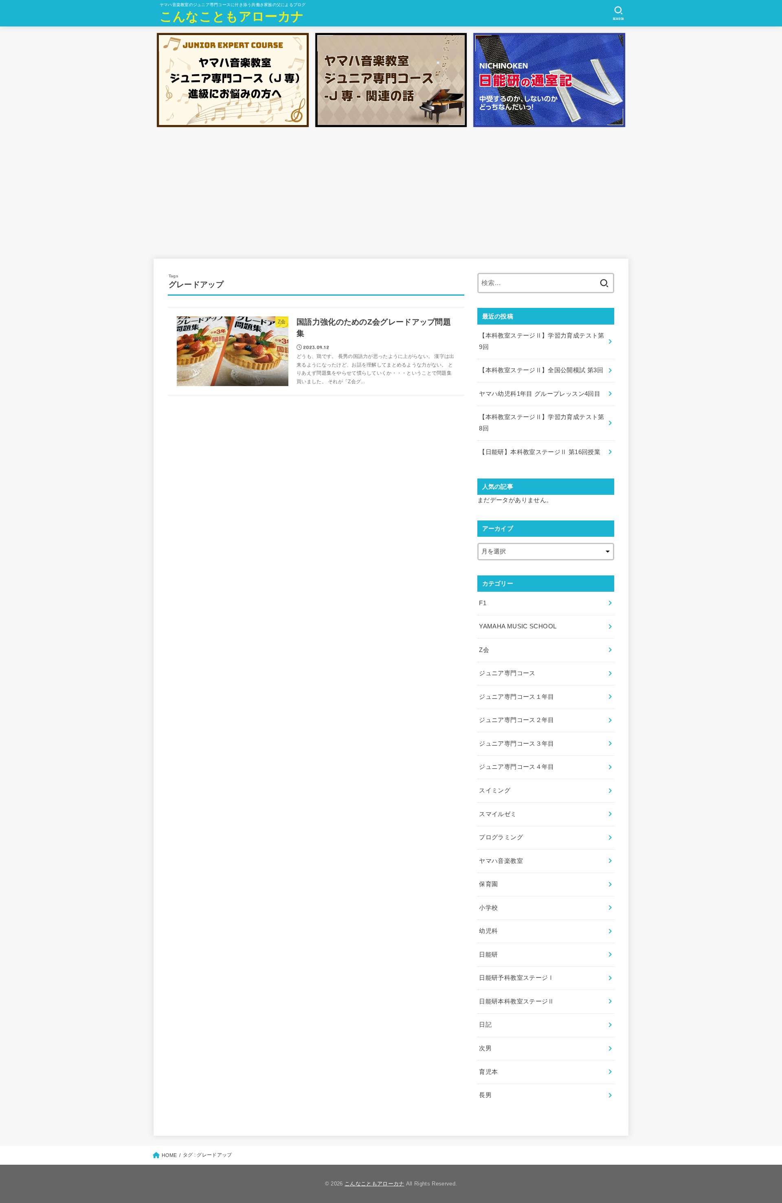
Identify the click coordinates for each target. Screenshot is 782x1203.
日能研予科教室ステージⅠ (516, 978)
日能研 (488, 954)
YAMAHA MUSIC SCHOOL (517, 626)
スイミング (494, 790)
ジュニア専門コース (507, 673)
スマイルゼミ (497, 814)
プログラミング (501, 837)
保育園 (488, 884)
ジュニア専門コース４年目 (516, 767)
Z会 (484, 650)
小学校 (488, 907)
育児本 (488, 1072)
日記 (485, 1024)
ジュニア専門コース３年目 (516, 743)
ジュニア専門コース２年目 (516, 720)
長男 (485, 1095)
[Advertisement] (391, 191)
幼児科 (488, 931)
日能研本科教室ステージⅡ (516, 1001)
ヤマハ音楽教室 (501, 861)
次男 (485, 1048)
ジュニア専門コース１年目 (516, 697)
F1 (482, 603)
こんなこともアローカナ (232, 16)
